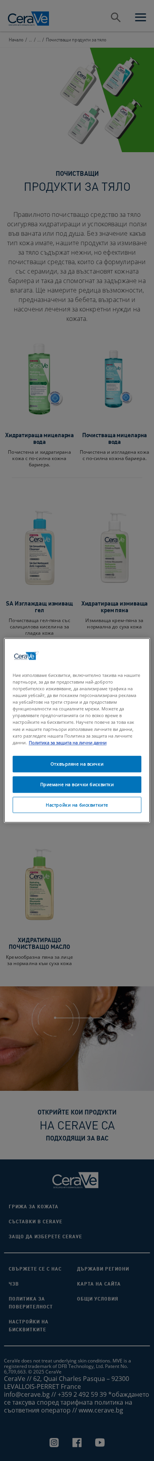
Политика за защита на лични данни (68, 742)
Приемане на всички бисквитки (77, 784)
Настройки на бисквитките (77, 805)
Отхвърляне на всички (77, 764)
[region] (77, 730)
